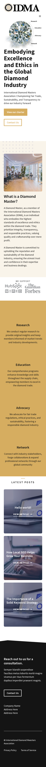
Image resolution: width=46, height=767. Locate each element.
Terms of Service (28, 750)
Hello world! (23, 507)
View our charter (15, 112)
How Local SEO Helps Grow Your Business (20, 554)
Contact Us (13, 122)
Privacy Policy (10, 750)
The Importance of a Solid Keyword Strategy (22, 600)
